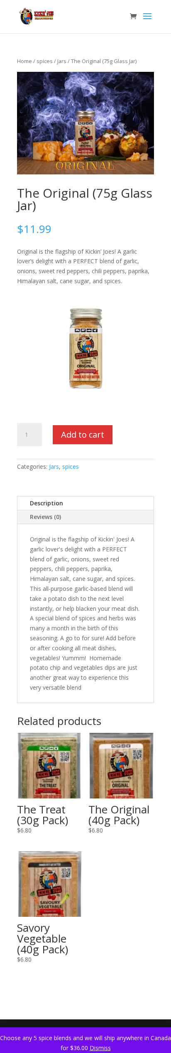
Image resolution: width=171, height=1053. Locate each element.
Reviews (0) (45, 517)
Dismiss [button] (100, 1048)
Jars (61, 61)
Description (46, 503)
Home (24, 61)
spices (45, 61)
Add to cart (82, 434)
